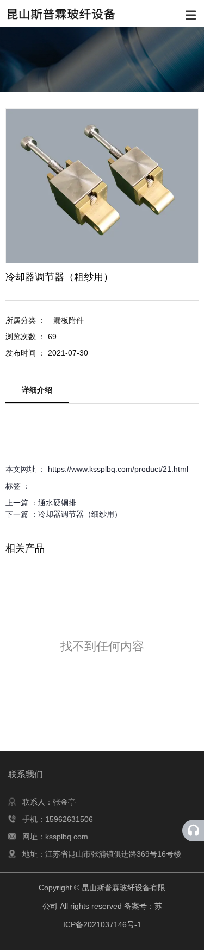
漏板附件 (68, 320)
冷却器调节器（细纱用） (80, 514)
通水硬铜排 (57, 502)
